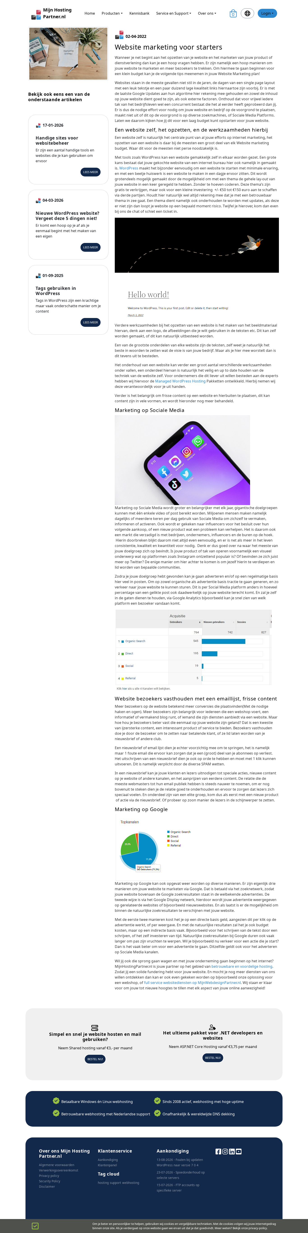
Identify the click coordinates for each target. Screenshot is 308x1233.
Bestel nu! (95, 1059)
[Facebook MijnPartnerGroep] (218, 1151)
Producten (111, 13)
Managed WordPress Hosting (180, 381)
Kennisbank (139, 13)
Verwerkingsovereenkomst (58, 1170)
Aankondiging (108, 1160)
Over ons (206, 13)
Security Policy (49, 1181)
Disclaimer (47, 1186)
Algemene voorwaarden (56, 1165)
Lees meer (90, 172)
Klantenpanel (107, 1165)
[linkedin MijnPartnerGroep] (232, 1151)
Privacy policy (49, 1176)
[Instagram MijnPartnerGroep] (225, 1151)
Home (90, 13)
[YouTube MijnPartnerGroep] (238, 1151)
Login (266, 13)
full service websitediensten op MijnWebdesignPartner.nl (192, 982)
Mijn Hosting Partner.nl (57, 13)
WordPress (129, 168)
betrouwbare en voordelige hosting (241, 966)
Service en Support (172, 13)
